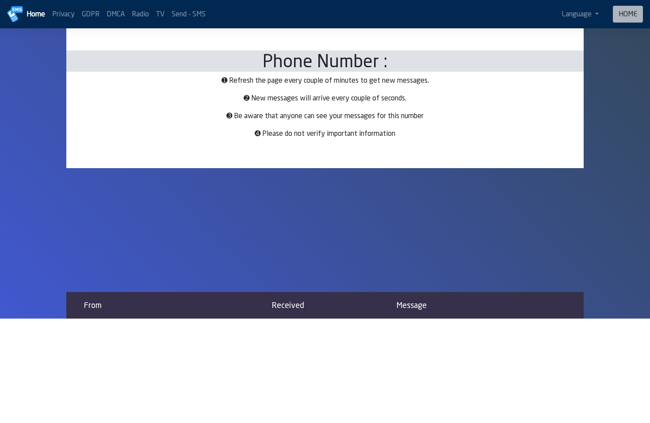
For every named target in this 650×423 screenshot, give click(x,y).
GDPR (90, 13)
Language (577, 13)
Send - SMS (189, 13)
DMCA (116, 13)
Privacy (63, 13)
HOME (628, 13)
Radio (140, 13)
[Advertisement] (325, 230)
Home (36, 13)
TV (160, 13)
